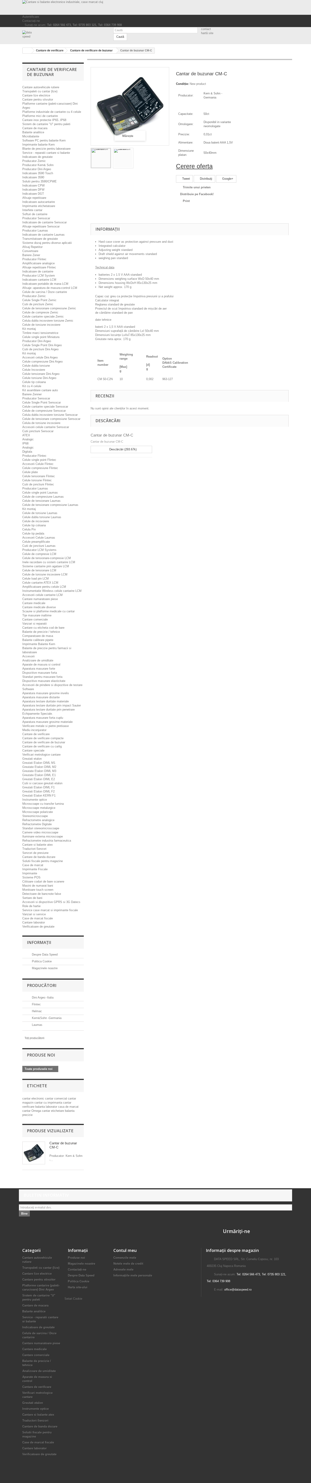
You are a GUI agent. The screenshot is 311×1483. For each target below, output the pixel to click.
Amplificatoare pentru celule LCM (44, 586)
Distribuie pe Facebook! (197, 194)
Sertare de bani (32, 898)
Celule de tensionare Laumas (41, 500)
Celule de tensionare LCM (39, 570)
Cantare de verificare (36, 734)
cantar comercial (56, 1098)
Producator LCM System (38, 275)
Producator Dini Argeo (36, 169)
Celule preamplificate (36, 541)
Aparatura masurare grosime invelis (45, 693)
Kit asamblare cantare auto (40, 390)
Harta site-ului (77, 1287)
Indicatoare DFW (33, 189)
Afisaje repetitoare (34, 197)
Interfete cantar (32, 210)
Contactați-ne (31, 21)
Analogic (28, 439)
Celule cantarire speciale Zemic (43, 316)
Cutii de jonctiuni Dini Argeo (40, 349)
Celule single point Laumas (40, 492)
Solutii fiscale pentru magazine (42, 861)
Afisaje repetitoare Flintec (39, 267)
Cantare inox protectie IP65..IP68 (44, 120)
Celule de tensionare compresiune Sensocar (51, 419)
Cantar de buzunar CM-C (112, 435)
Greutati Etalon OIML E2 (38, 779)
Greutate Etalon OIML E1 (39, 775)
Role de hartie (31, 906)
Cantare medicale (33, 603)
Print (186, 201)
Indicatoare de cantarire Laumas (43, 234)
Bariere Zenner (32, 394)
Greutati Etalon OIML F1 (38, 787)
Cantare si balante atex (37, 844)
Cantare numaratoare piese (40, 599)
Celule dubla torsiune (36, 365)
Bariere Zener (31, 255)
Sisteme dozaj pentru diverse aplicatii (47, 243)
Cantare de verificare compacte (43, 738)
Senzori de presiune (35, 853)
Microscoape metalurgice (38, 808)
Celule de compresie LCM (39, 554)
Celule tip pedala (33, 533)
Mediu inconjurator (34, 730)
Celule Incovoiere (33, 369)
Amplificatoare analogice (38, 263)
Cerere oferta (194, 166)
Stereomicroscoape (35, 816)
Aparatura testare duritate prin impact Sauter (51, 705)
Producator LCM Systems (39, 550)
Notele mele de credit (128, 1263)
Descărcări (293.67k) (122, 449)
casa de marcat (68, 1106)
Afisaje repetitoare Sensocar (41, 226)
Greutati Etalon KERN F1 (39, 795)
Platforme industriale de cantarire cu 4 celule (51, 111)
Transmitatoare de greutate (40, 238)
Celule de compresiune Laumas (43, 496)
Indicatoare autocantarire (38, 202)
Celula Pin (29, 529)
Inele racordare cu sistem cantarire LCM (48, 562)
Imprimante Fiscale (35, 869)
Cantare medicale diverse (39, 607)
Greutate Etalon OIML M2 (39, 767)
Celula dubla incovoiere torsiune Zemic (47, 320)
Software (28, 689)
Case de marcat (32, 865)
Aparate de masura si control (41, 664)
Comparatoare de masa (37, 636)
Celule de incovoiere (35, 521)
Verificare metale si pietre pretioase (45, 726)
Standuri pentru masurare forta (42, 676)
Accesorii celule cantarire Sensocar (45, 427)
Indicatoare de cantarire (37, 271)
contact (206, 29)
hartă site (207, 33)
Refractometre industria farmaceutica (46, 840)
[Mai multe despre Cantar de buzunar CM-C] (33, 1153)
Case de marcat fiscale (37, 918)
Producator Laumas (35, 230)
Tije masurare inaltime (36, 615)
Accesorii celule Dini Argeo (40, 357)
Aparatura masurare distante (41, 697)
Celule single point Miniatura (40, 337)
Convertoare (30, 251)
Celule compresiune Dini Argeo (42, 361)
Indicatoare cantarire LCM (39, 279)
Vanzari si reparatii (34, 623)
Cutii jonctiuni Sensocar (38, 431)
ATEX (26, 435)
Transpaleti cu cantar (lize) (39, 91)
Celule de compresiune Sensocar (44, 410)
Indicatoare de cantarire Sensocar (44, 222)
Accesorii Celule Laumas (38, 537)
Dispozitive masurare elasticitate (43, 681)
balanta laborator (46, 1106)
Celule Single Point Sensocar (41, 402)
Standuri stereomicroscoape (40, 828)
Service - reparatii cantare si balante (46, 152)
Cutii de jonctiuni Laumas (39, 545)
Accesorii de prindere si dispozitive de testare (52, 685)
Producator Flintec (34, 259)
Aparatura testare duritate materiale (45, 701)
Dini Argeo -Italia (42, 997)
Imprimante (29, 873)
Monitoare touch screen (37, 889)
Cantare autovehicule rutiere (40, 87)
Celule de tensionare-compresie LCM (46, 558)
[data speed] (64, 34)
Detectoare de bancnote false (41, 893)
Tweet (185, 178)
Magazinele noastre (44, 968)
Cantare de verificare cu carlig (42, 746)
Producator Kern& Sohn (38, 165)
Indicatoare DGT (33, 193)
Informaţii (39, 942)
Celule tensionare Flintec (38, 476)
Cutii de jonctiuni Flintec (38, 484)
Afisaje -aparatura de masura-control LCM (49, 288)
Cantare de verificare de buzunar (43, 742)
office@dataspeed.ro (238, 1289)
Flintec (36, 1004)
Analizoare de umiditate (37, 660)
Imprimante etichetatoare (38, 206)
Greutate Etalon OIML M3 (39, 771)
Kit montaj (29, 328)
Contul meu (125, 1250)
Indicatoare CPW (33, 185)
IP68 (25, 443)
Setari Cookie (73, 1298)
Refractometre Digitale (37, 824)
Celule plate (30, 472)
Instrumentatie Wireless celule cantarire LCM (52, 591)
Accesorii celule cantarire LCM (42, 595)
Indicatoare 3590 (33, 177)
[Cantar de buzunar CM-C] (101, 158)
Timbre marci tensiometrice (40, 333)
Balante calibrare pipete (37, 640)
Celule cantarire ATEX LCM (40, 582)
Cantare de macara (34, 128)
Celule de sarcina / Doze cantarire (44, 292)
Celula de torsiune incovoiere (41, 423)
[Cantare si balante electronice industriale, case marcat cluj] (155, 7)
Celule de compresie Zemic (40, 312)
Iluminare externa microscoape (42, 836)
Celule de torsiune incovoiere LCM (44, 574)
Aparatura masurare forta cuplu (42, 717)
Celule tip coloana (34, 382)
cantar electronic (33, 1098)
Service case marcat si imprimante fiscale (50, 910)
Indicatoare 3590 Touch (37, 173)
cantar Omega (32, 1110)
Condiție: (182, 84)
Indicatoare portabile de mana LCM (45, 283)
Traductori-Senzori (34, 848)
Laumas (36, 1024)
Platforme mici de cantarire (40, 116)
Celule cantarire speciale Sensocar (45, 406)
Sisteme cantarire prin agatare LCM (45, 566)
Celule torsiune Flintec (37, 480)
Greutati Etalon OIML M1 (38, 762)
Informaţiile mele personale (132, 1275)
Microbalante (30, 136)
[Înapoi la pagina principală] (27, 50)
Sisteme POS (31, 877)
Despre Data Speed (44, 954)
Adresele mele (123, 1269)
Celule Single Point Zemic (39, 300)
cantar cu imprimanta (48, 1102)
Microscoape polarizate (37, 812)
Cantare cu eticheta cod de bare (43, 627)
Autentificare (30, 16)
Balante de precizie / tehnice (41, 631)
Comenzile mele (124, 1257)
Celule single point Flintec (39, 460)
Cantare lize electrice (36, 95)
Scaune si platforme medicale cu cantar (48, 611)
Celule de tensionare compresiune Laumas (50, 505)
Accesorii (28, 656)
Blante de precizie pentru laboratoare (46, 148)
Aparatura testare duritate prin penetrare (48, 709)
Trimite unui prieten (197, 187)
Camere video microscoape (40, 832)
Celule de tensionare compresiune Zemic (49, 308)
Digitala (27, 451)
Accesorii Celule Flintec (38, 464)
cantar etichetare (53, 1110)
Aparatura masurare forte (38, 668)
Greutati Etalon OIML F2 (38, 791)
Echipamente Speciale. (37, 713)
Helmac (36, 1011)
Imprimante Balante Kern (38, 644)
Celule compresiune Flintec (40, 468)
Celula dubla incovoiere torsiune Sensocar (50, 414)
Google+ (227, 178)
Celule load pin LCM (35, 578)
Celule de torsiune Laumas (39, 513)
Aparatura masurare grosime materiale (47, 722)
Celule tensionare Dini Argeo (40, 374)
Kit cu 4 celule (31, 386)
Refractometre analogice (38, 820)
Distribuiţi (205, 178)
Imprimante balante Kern (38, 144)
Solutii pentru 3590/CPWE (39, 181)
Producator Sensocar (36, 218)
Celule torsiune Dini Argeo (39, 378)
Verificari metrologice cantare (41, 754)
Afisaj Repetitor (32, 247)
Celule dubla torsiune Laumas (41, 517)
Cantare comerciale (35, 619)
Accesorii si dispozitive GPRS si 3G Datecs (51, 902)
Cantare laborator (33, 922)
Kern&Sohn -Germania (46, 1018)
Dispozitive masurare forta (39, 672)
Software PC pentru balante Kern (44, 140)
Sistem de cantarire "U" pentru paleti (46, 124)
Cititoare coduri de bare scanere (43, 881)
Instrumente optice (34, 799)
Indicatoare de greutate (37, 157)
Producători (41, 985)
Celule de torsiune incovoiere (41, 324)
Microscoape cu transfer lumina (43, 803)
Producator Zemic (34, 161)
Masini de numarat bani (37, 885)
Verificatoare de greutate (38, 926)
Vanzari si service (34, 914)
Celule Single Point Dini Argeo (42, 345)
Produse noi (41, 1055)
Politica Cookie (41, 961)
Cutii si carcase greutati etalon (42, 783)
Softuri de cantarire (34, 214)
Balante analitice (33, 132)
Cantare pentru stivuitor (37, 99)
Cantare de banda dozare (38, 857)
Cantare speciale (33, 750)
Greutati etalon (32, 758)
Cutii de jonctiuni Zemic (37, 304)
